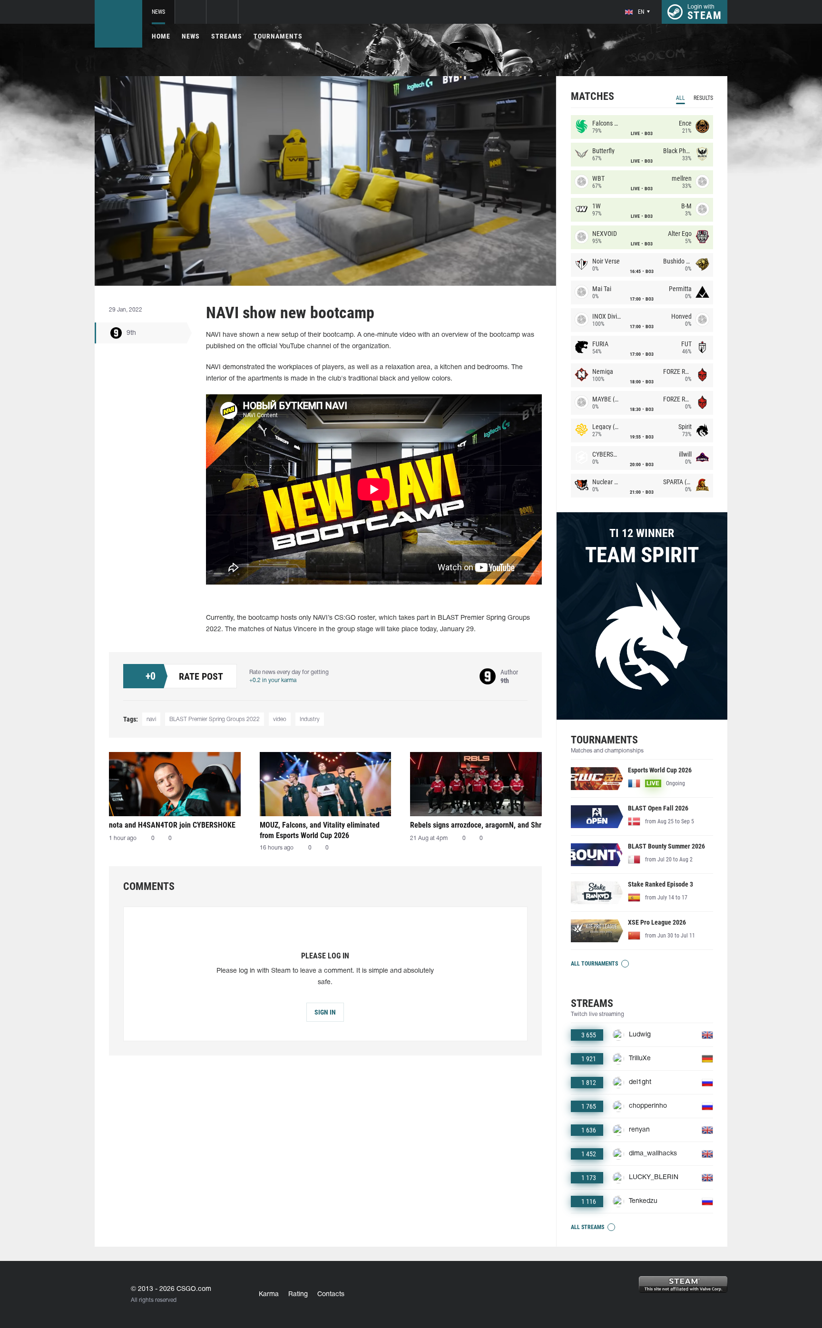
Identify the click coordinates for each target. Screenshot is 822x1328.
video (279, 719)
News (158, 12)
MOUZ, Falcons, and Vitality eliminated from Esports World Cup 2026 (320, 830)
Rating (298, 1294)
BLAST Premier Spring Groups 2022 (214, 719)
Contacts (330, 1294)
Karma (269, 1294)
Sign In (325, 1012)
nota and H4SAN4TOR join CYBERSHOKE (172, 825)
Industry (310, 719)
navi (151, 719)
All (680, 98)
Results (703, 98)
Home (161, 36)
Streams (226, 36)
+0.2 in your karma (272, 680)
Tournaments (278, 36)
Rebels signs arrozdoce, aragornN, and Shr (475, 825)
